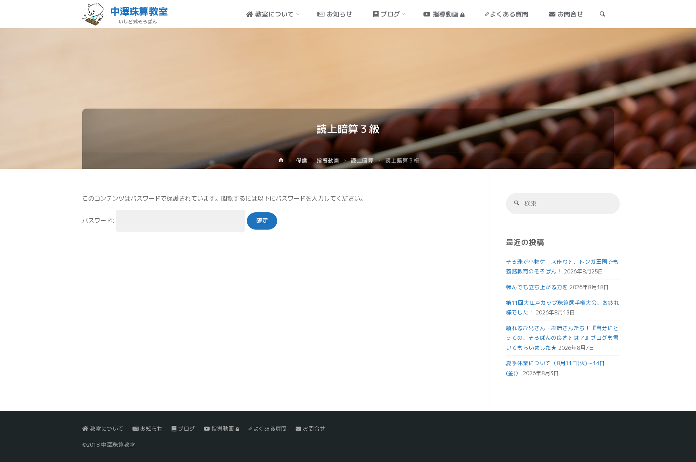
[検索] (516, 203)
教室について (106, 428)
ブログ (185, 428)
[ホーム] (281, 161)
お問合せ (313, 428)
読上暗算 (362, 160)
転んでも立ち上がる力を (537, 287)
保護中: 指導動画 (317, 160)
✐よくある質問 (267, 428)
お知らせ (151, 428)
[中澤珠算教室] (93, 14)
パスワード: (99, 220)
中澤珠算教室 (139, 11)
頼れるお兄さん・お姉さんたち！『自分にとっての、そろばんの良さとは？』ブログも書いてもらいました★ (562, 337)
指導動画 (223, 428)
